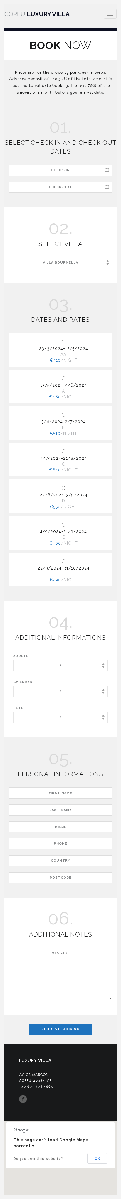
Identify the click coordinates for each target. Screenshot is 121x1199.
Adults (21, 656)
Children (23, 682)
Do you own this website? (38, 1159)
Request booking (60, 1029)
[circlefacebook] (23, 1100)
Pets (18, 708)
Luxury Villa (37, 14)
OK (97, 1158)
